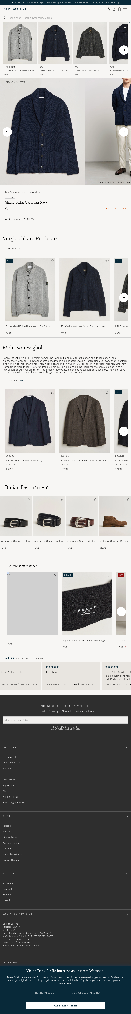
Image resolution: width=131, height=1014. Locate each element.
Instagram (8, 883)
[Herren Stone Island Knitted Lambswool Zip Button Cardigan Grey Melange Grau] (20, 43)
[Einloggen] (109, 9)
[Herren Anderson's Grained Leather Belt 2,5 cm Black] (16, 516)
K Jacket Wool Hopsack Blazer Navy (24, 460)
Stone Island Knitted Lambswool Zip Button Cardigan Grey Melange (28, 326)
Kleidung (8, 82)
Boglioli (10, 197)
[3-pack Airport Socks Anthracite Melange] (87, 637)
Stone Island (10, 67)
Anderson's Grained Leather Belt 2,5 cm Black (15, 541)
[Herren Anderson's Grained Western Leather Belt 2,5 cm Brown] (82, 516)
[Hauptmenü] (125, 9)
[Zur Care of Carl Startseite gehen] (15, 9)
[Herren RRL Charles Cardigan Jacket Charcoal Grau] (90, 43)
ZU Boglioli (12, 380)
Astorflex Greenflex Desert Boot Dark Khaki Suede (113, 541)
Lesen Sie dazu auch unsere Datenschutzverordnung (66, 728)
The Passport (9, 757)
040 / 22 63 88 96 (20, 942)
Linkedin (7, 900)
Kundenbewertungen (13, 854)
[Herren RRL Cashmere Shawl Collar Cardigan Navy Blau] (55, 43)
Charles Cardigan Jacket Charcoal (87, 70)
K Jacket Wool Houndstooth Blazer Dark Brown (84, 460)
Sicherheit (8, 768)
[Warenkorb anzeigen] (119, 9)
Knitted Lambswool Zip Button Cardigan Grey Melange (19, 70)
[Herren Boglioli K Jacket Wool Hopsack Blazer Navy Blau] (30, 421)
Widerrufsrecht (10, 796)
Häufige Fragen (10, 837)
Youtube (7, 894)
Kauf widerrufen (11, 842)
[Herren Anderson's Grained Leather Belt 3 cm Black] (49, 516)
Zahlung (7, 848)
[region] (65, 676)
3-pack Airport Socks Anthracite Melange (84, 640)
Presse (6, 774)
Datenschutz (9, 779)
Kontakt (7, 831)
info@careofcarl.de (29, 945)
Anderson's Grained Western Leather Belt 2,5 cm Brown (81, 541)
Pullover (20, 82)
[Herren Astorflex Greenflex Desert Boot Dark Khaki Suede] (115, 516)
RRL (41, 67)
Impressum (8, 785)
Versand (7, 825)
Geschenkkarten (11, 859)
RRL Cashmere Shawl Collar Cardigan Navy (83, 326)
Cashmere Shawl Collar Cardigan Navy (54, 70)
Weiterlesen (66, 983)
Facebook (7, 889)
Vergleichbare (30, 238)
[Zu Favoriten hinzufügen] (51, 261)
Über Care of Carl (11, 762)
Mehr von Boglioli (23, 347)
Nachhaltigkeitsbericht (14, 802)
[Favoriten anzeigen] (114, 9)
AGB (5, 791)
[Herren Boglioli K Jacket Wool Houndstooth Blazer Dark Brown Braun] (84, 421)
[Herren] (32, 603)
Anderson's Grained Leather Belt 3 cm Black (48, 541)
